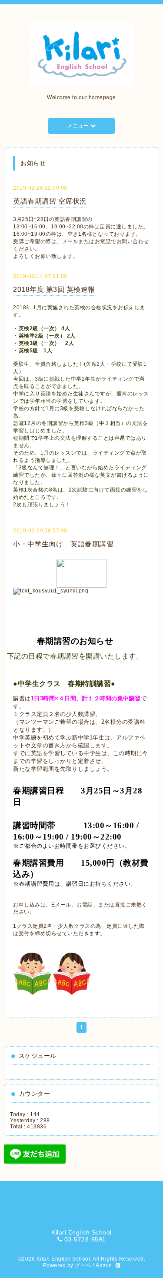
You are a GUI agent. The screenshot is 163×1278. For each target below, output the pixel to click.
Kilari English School (63, 1259)
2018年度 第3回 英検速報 (54, 289)
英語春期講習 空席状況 (50, 201)
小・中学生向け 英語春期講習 (63, 544)
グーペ (83, 1265)
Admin (104, 1265)
